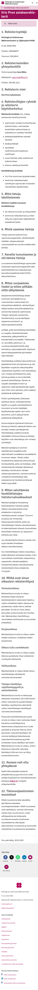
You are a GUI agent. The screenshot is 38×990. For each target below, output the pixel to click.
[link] (14, 3)
